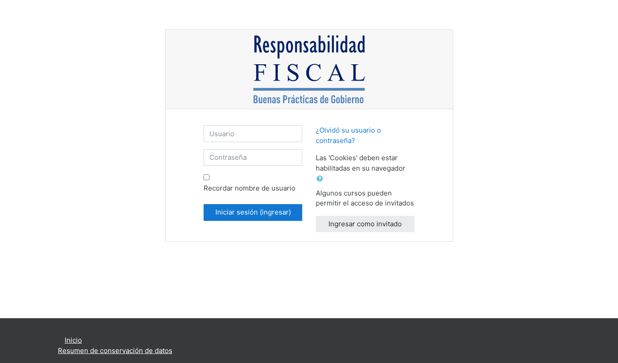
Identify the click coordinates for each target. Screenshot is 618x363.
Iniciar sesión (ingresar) (253, 212)
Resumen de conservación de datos (115, 350)
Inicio (73, 340)
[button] (322, 179)
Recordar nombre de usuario (249, 188)
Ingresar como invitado (365, 224)
